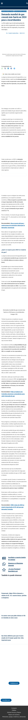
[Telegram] (14, 68)
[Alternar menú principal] (2, 3)
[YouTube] (18, 661)
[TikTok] (15, 661)
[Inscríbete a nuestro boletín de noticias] (4, 558)
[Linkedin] (10, 661)
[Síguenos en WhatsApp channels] (4, 564)
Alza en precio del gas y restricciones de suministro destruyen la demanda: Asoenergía (13, 225)
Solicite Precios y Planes (14, 712)
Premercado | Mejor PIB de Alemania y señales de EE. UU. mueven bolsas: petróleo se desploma (13, 595)
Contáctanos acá (14, 683)
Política (14, 710)
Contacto (14, 708)
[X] (5, 68)
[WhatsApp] (2, 68)
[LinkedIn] (8, 68)
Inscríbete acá (6, 700)
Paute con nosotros (14, 714)
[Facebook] (11, 68)
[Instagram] (13, 661)
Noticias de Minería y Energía (7, 11)
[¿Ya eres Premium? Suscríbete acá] (4, 570)
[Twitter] (7, 661)
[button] (27, 4)
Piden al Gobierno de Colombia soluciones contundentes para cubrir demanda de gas (13, 394)
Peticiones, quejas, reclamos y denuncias (14, 716)
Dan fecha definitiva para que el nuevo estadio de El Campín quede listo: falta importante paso (12, 638)
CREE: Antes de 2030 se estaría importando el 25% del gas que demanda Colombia (12, 507)
